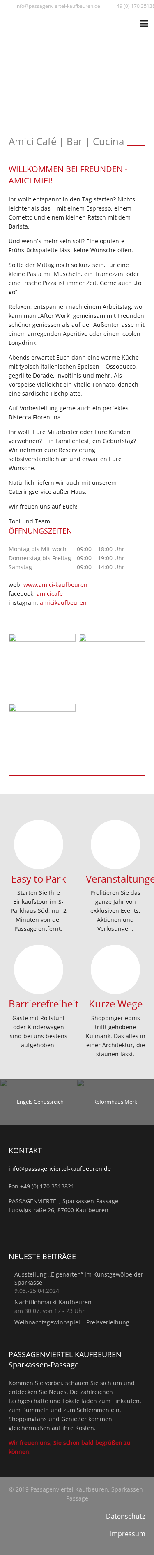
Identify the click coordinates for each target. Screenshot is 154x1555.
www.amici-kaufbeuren (55, 585)
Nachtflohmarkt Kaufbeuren (53, 1302)
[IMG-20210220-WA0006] (42, 737)
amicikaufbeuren (63, 603)
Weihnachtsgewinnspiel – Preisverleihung (71, 1322)
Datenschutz (125, 1516)
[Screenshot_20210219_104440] (112, 667)
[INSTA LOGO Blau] (42, 667)
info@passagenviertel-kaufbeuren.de (60, 1168)
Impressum (127, 1533)
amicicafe (50, 594)
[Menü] (144, 24)
